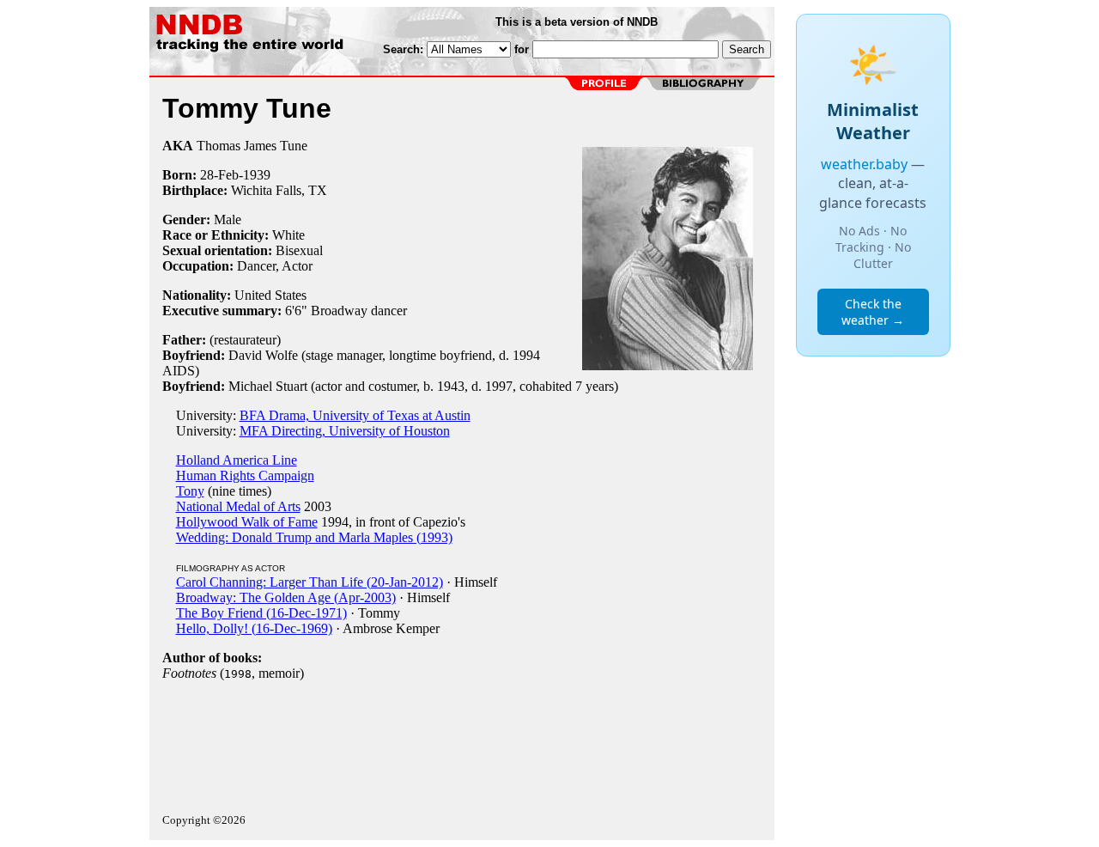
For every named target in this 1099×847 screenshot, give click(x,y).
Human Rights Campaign (245, 475)
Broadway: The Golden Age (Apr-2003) (286, 597)
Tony (190, 491)
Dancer (256, 266)
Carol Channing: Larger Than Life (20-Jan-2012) (309, 582)
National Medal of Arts (238, 506)
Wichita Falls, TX (279, 190)
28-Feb (219, 175)
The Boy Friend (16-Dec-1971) (261, 613)
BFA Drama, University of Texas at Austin (355, 415)
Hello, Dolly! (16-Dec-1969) (254, 628)
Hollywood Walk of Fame (247, 522)
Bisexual (299, 250)
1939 (256, 175)
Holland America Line (236, 460)
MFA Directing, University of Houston (345, 431)
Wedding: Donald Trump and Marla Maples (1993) (314, 537)
